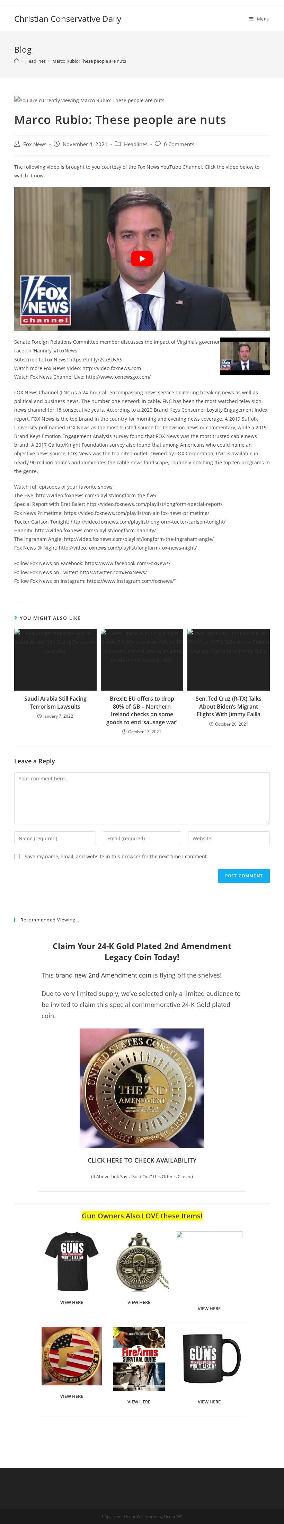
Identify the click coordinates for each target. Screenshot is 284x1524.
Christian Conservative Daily (67, 18)
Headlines (136, 144)
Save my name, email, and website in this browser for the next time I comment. (116, 856)
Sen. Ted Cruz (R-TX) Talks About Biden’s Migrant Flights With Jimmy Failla (228, 706)
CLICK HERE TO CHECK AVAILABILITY (142, 1160)
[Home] (16, 61)
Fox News (34, 144)
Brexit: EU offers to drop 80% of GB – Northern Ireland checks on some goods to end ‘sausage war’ (141, 710)
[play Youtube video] (142, 259)
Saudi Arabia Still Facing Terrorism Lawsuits (55, 702)
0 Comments (179, 144)
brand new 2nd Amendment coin (103, 975)
